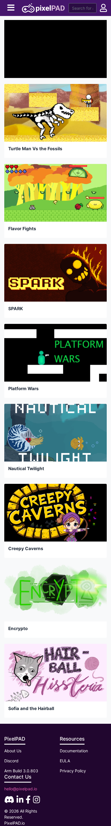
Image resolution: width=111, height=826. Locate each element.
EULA (65, 760)
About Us (12, 750)
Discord (11, 760)
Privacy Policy (73, 770)
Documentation (74, 750)
